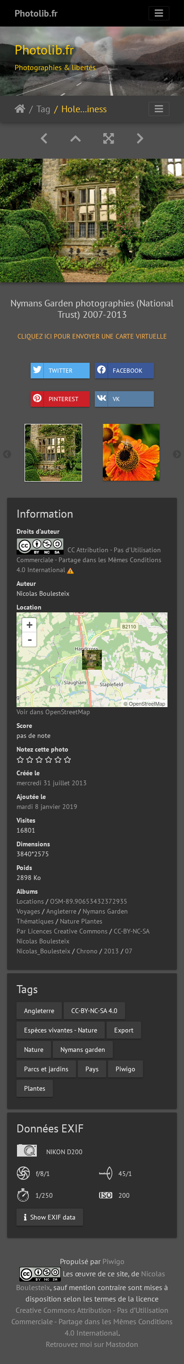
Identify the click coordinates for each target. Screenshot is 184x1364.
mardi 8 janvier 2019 (47, 806)
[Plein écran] (108, 138)
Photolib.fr (36, 13)
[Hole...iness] (92, 660)
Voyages (28, 911)
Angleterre (61, 911)
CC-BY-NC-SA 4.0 (94, 1010)
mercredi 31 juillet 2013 (52, 783)
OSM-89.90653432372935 (88, 901)
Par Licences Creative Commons (62, 931)
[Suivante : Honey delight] (140, 138)
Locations (30, 901)
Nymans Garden (105, 911)
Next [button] (177, 454)
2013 (111, 951)
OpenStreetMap (147, 703)
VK (116, 399)
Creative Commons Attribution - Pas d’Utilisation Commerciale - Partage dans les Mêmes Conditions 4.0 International (92, 1321)
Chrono (87, 951)
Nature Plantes (81, 921)
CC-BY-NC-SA (132, 931)
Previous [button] (7, 454)
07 (129, 951)
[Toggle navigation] (159, 13)
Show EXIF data (51, 1216)
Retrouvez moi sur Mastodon (92, 1344)
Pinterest (63, 399)
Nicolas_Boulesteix (43, 951)
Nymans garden (82, 1049)
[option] (53, 453)
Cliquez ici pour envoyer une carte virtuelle (92, 336)
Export (124, 1030)
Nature (33, 1049)
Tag (43, 109)
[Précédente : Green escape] (44, 138)
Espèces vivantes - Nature (60, 1030)
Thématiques (35, 921)
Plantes (34, 1088)
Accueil (20, 109)
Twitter (61, 370)
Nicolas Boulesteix (43, 941)
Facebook (127, 370)
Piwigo (125, 1069)
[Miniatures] (75, 138)
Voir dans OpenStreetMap (53, 712)
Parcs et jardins (46, 1069)
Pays (92, 1069)
